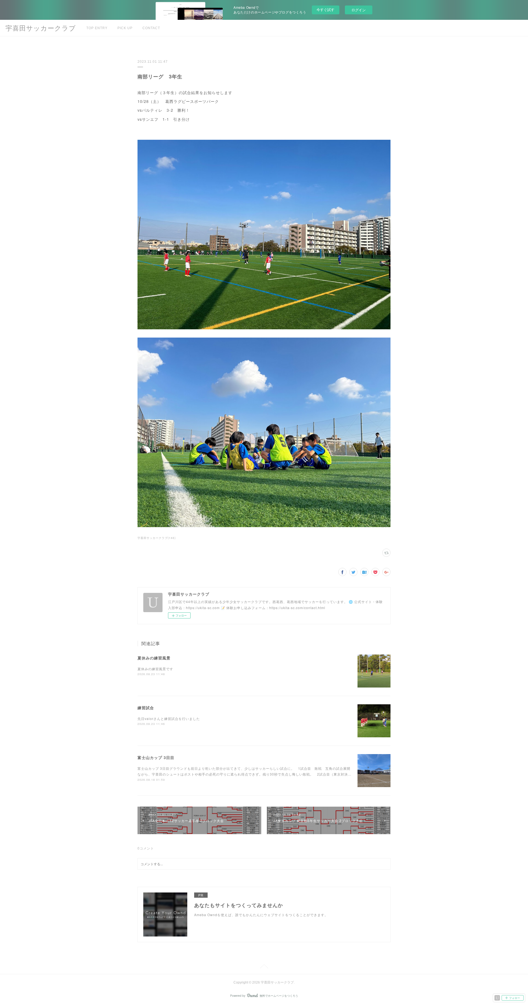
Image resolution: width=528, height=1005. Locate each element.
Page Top (264, 967)
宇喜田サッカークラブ (41, 28)
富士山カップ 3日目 (156, 757)
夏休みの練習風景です (155, 668)
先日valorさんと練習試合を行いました (169, 718)
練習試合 (146, 707)
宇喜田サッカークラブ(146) (157, 538)
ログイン (358, 9)
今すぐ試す (325, 9)
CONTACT (151, 28)
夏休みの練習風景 (154, 658)
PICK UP (125, 28)
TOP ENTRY (97, 28)
